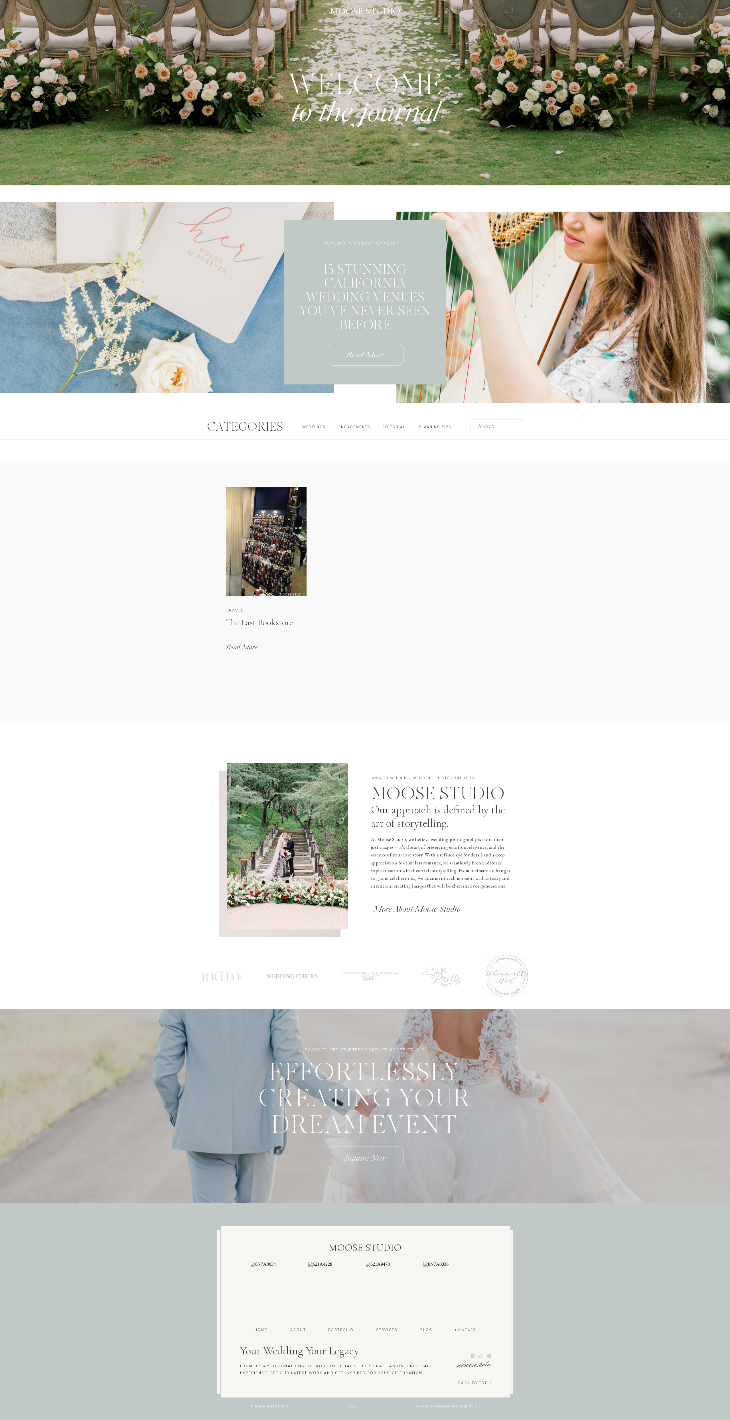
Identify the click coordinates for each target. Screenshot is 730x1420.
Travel (235, 610)
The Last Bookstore (259, 622)
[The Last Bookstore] (266, 541)
